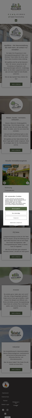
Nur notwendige (16, 213)
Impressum (19, 222)
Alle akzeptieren (16, 208)
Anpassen (16, 217)
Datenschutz (13, 222)
